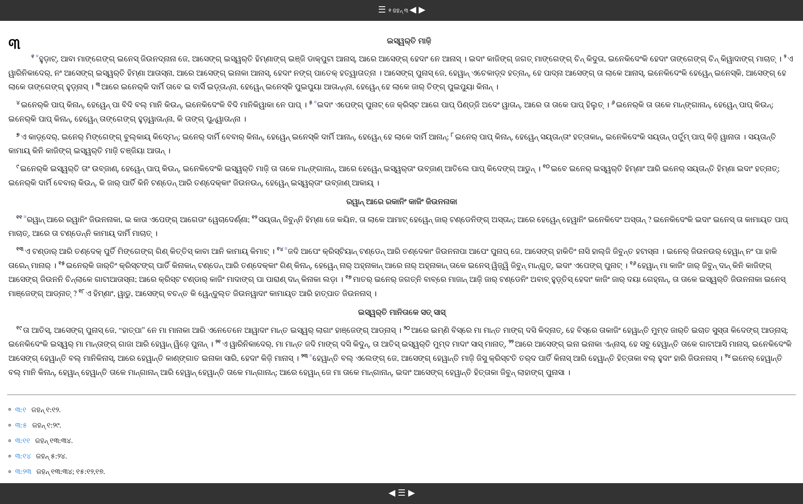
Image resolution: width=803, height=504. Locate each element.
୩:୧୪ (23, 456)
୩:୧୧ (22, 441)
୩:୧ (20, 410)
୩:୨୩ (23, 472)
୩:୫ (21, 425)
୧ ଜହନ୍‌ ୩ (399, 11)
